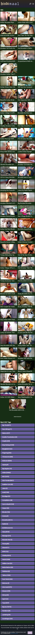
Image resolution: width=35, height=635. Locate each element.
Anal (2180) (5, 492)
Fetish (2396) (6, 559)
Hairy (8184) (5, 532)
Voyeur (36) (5, 508)
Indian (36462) (6, 472)
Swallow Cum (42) (7, 484)
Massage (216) (6, 535)
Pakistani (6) (6, 571)
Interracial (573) (7, 587)
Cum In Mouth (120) (8, 504)
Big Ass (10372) (6, 607)
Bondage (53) (6, 496)
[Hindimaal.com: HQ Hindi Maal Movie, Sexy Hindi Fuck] (10, 3)
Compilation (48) (7, 500)
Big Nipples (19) (7, 468)
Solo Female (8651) (8, 480)
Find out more (14, 633)
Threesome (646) (7, 456)
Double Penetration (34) (9, 437)
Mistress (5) (5, 583)
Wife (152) (5, 551)
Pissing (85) (5, 543)
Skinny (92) (5, 595)
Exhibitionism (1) (7, 528)
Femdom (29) (6, 610)
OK (30, 632)
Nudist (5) (5, 524)
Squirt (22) (5, 599)
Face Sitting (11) (7, 429)
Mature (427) (6, 433)
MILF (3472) (5, 476)
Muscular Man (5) (7, 539)
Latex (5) (5, 488)
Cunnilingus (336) (7, 618)
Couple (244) (6, 441)
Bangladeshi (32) (7, 449)
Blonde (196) (6, 512)
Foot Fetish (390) (7, 579)
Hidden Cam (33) (7, 563)
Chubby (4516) (6, 555)
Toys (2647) (5, 603)
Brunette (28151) (7, 520)
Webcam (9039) (7, 460)
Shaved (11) (5, 547)
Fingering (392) (6, 453)
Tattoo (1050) (6, 575)
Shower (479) (6, 591)
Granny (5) (5, 516)
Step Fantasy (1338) (8, 445)
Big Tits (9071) (6, 425)
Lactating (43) (6, 614)
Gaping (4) (5, 464)
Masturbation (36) (7, 567)
